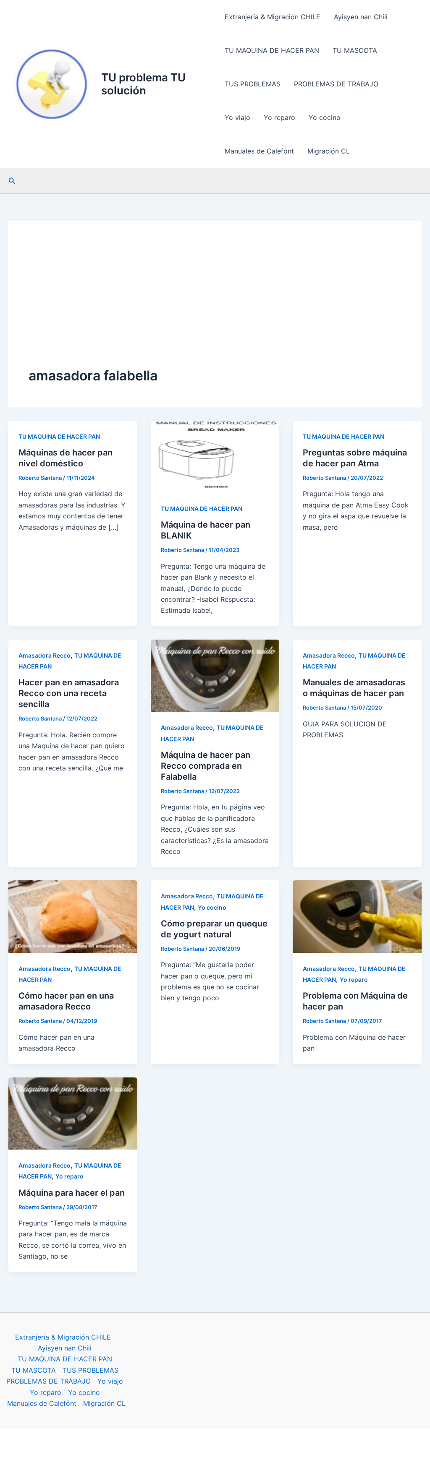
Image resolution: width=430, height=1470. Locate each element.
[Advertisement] (215, 303)
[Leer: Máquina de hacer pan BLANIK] (215, 456)
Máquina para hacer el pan (71, 1193)
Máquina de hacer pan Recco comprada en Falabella (205, 766)
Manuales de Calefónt (259, 151)
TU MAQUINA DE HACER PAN (272, 50)
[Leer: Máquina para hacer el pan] (72, 1112)
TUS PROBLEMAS (253, 84)
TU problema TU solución (143, 84)
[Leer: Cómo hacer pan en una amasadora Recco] (72, 916)
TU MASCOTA (355, 50)
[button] (12, 181)
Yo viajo (237, 117)
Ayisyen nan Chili (361, 17)
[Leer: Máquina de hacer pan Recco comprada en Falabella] (215, 675)
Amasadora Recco (44, 655)
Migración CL (328, 151)
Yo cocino (325, 117)
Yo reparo (279, 117)
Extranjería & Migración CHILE (272, 17)
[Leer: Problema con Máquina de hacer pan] (357, 916)
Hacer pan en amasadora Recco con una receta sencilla (68, 693)
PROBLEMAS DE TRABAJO (336, 84)
